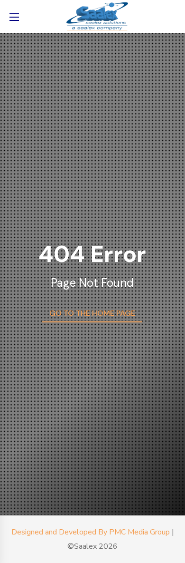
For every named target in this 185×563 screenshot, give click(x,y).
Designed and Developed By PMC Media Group (90, 532)
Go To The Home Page (92, 313)
